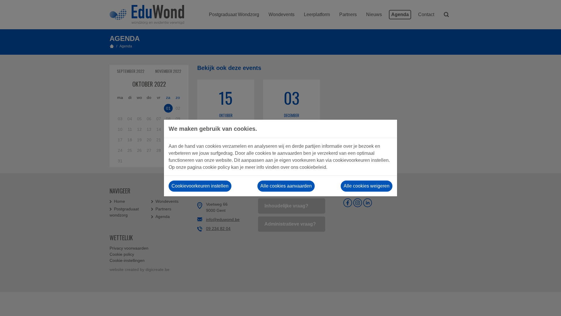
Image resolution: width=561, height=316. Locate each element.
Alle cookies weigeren (366, 185)
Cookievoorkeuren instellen (200, 185)
